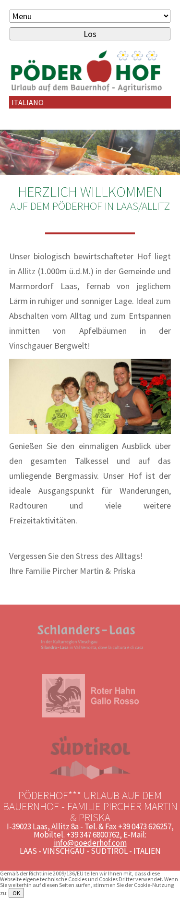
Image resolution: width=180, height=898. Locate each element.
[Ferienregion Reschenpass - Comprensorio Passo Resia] (90, 653)
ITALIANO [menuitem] (28, 102)
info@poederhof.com (90, 842)
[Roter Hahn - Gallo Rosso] (90, 715)
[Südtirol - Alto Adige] (90, 777)
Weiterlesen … (42, 893)
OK (16, 893)
